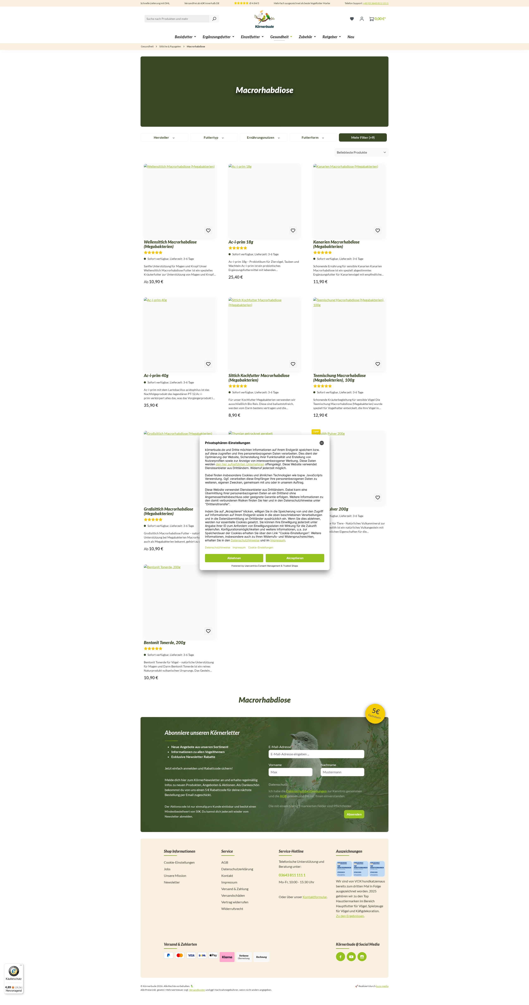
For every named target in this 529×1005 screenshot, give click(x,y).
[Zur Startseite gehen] (264, 18)
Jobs (167, 869)
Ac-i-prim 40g (156, 375)
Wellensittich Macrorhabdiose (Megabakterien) (170, 244)
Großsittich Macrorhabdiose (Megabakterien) (168, 511)
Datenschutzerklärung (237, 869)
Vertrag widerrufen (234, 902)
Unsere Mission (175, 875)
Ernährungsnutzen (261, 137)
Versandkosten (197, 989)
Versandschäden (233, 895)
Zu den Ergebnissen (350, 916)
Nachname (328, 765)
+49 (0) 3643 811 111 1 (375, 3)
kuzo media (382, 986)
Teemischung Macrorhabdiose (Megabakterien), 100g (339, 377)
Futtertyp (211, 137)
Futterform (310, 137)
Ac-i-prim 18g (241, 242)
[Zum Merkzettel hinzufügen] (208, 230)
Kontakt (227, 875)
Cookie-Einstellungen (179, 862)
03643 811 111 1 (292, 875)
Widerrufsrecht (232, 909)
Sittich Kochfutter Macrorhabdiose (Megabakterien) (259, 377)
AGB (283, 796)
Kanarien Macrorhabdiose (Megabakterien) (336, 244)
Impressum (229, 882)
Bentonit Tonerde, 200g (164, 642)
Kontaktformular (315, 897)
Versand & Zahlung (234, 889)
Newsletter (172, 882)
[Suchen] (214, 18)
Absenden (354, 814)
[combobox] (182, 18)
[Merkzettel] (352, 18)
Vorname (275, 765)
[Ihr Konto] (362, 18)
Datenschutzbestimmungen (306, 791)
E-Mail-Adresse (281, 747)
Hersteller (162, 137)
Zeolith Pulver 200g (330, 509)
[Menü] (20, 966)
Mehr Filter (363, 137)
